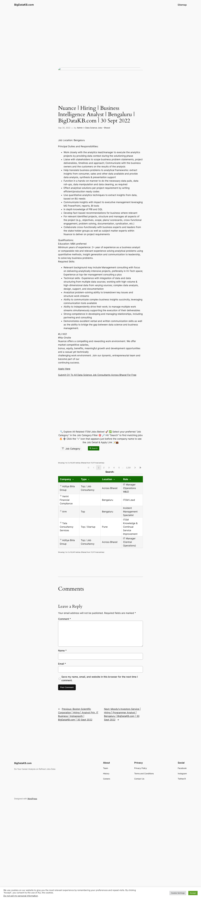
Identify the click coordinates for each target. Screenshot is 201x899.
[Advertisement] (100, 31)
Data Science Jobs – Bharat (97, 128)
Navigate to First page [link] (88, 467)
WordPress (32, 798)
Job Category (72, 448)
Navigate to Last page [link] (140, 467)
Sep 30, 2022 (64, 128)
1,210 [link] (128, 468)
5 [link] (119, 468)
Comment (64, 619)
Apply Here (64, 368)
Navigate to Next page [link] (135, 467)
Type (84, 479)
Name (62, 650)
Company (65, 479)
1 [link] (98, 468)
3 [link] (108, 468)
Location (107, 479)
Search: (124, 471)
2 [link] (103, 468)
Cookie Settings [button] (178, 893)
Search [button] (94, 448)
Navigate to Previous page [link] (93, 467)
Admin (80, 128)
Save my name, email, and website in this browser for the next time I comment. (99, 678)
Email (62, 663)
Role (125, 479)
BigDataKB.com (24, 4)
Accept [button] (193, 893)
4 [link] (113, 468)
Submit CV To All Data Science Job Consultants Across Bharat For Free (97, 375)
